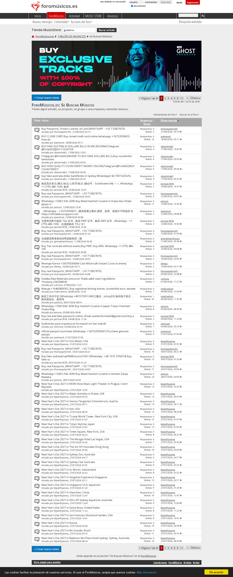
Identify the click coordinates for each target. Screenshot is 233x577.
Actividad (74, 15)
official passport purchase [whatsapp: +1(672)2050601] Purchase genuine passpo (85, 333)
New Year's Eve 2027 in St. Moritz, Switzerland (68, 469)
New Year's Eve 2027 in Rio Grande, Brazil (66, 530)
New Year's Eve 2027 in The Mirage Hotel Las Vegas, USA (75, 439)
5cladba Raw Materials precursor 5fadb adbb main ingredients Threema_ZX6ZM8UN (78, 280)
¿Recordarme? (139, 5)
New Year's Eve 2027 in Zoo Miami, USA (64, 341)
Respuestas (146, 120)
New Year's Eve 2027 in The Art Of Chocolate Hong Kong (75, 447)
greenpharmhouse (63, 241)
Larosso (58, 284)
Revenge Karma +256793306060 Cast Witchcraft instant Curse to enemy (83, 263)
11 (181, 98)
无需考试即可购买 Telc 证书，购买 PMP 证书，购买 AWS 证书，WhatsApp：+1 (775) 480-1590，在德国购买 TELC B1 (86, 222)
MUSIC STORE (93, 15)
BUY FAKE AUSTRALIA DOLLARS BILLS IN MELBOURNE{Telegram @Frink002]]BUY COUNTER (80, 148)
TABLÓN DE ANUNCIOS (72, 36)
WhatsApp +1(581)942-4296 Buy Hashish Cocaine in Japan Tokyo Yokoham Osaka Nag (85, 307)
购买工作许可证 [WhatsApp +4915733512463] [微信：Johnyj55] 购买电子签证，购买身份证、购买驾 (87, 298)
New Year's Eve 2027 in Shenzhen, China (65, 492)
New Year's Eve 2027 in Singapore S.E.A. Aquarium (70, 485)
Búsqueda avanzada (190, 21)
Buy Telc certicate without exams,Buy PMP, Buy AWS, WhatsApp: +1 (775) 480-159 (87, 247)
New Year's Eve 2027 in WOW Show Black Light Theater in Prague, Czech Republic (84, 385)
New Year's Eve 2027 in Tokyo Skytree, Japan (68, 424)
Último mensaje (169, 120)
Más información (146, 572)
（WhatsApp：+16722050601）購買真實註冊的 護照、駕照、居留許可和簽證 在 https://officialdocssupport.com (87, 212)
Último (194, 98)
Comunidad (61, 21)
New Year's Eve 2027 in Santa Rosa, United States (70, 507)
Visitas (147, 124)
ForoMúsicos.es (45, 36)
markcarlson (60, 291)
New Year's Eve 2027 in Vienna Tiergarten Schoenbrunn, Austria (79, 401)
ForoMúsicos (56, 15)
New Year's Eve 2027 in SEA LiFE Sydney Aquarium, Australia (76, 500)
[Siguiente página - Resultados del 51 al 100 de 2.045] (187, 98)
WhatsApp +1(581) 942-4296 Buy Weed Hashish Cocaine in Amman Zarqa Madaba (84, 375)
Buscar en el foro (188, 114)
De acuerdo (216, 572)
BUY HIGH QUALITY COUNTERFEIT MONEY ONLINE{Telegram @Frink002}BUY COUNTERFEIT (88, 167)
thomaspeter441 (62, 131)
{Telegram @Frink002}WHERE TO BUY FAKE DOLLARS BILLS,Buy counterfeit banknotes (86, 157)
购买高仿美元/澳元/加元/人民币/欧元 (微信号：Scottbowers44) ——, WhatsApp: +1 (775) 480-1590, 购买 (87, 185)
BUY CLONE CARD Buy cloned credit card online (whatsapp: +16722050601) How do (85, 138)
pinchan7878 (60, 189)
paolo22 (58, 302)
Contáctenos (160, 562)
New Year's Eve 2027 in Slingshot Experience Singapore (74, 477)
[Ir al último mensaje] (181, 131)
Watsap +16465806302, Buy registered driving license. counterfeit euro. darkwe (88, 288)
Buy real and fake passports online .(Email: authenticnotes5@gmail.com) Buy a (87, 316)
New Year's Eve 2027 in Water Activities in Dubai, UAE (72, 393)
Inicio (38, 15)
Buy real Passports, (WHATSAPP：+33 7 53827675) (71, 193)
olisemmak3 (60, 152)
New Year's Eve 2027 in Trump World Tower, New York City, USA (79, 416)
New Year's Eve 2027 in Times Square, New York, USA (73, 431)
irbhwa (57, 266)
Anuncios (112, 15)
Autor (45, 120)
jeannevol (59, 142)
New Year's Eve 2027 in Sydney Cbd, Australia (68, 462)
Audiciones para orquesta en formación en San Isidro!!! (73, 323)
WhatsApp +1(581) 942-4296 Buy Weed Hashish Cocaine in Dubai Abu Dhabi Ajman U (86, 202)
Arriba (196, 562)
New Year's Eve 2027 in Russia (59, 523)
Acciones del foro (81, 21)
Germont (58, 326)
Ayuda (179, 2)
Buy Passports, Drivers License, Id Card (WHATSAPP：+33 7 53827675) (83, 128)
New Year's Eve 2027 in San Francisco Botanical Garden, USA (77, 515)
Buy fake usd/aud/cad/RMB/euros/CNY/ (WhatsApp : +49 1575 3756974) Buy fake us (86, 358)
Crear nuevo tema (46, 97)
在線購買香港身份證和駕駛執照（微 (61, 238)
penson (58, 207)
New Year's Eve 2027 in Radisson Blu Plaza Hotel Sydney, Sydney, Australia (85, 538)
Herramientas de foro (164, 114)
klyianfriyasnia (61, 344)
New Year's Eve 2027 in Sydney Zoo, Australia (68, 454)
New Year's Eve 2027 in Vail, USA (60, 409)
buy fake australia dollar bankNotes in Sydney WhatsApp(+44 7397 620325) (86, 176)
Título (37, 120)
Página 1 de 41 (150, 98)
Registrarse (192, 2)
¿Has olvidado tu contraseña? (113, 1)
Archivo (187, 562)
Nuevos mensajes (42, 21)
